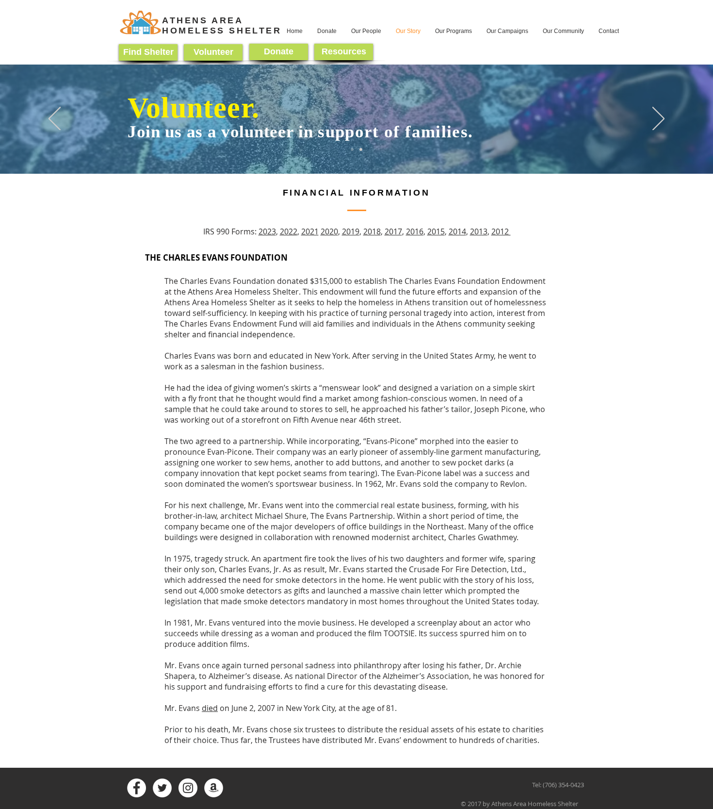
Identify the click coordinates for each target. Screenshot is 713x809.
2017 (393, 231)
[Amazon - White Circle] (213, 787)
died (210, 708)
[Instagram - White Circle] (187, 787)
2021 (310, 231)
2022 (288, 231)
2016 (414, 231)
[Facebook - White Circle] (136, 787)
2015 (436, 231)
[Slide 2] (352, 149)
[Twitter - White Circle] (162, 787)
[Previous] (55, 119)
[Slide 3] (360, 149)
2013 (478, 231)
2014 (457, 231)
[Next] (658, 119)
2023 (267, 231)
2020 (329, 231)
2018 (372, 231)
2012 (501, 231)
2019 (350, 231)
